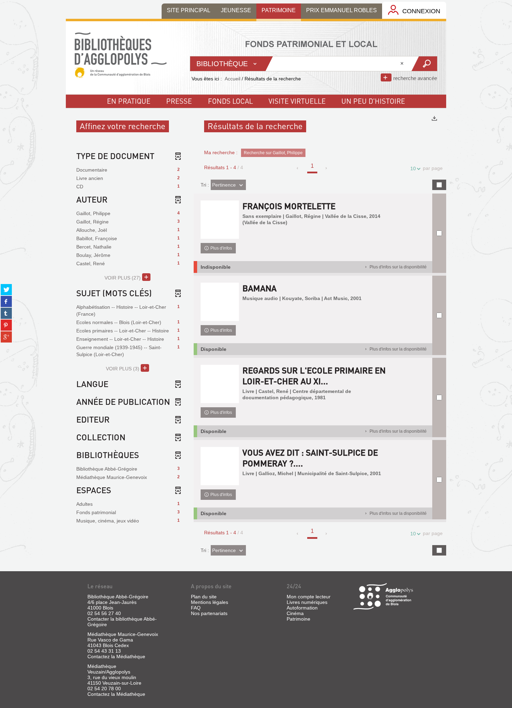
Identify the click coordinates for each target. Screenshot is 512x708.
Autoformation (302, 608)
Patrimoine (298, 619)
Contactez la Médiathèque (116, 656)
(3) (123, 368)
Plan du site (204, 596)
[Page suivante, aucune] (326, 168)
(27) (123, 278)
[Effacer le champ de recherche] (402, 63)
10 (413, 168)
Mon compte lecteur (309, 596)
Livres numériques (307, 602)
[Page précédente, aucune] (298, 168)
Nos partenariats (209, 613)
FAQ (196, 608)
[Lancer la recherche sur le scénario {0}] (424, 63)
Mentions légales (209, 602)
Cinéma (295, 613)
